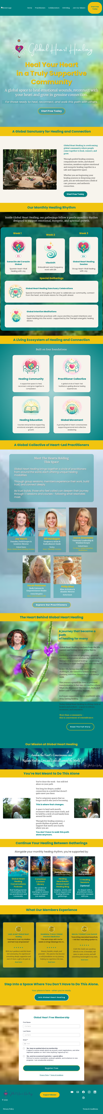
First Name (27, 1022)
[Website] (83, 1098)
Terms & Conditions (90, 1109)
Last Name (27, 1031)
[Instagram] (89, 1092)
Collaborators (53, 8)
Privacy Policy (8, 1109)
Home (29, 8)
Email (25, 1040)
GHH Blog (66, 8)
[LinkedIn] (95, 1092)
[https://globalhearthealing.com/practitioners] (85, 866)
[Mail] (78, 1092)
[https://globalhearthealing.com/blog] (63, 866)
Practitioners (40, 8)
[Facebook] (83, 1092)
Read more (18, 962)
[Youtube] (72, 1092)
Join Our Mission (79, 8)
